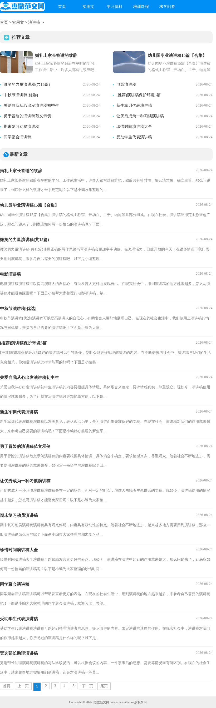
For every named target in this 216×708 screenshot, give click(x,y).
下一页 (87, 686)
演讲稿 (34, 22)
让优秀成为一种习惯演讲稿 (140, 116)
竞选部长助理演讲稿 (19, 653)
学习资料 (114, 6)
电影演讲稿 (126, 84)
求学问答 (167, 6)
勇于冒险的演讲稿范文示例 (27, 116)
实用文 (88, 6)
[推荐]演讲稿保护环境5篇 (138, 95)
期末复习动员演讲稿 (21, 126)
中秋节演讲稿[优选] (21, 95)
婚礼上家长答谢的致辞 (21, 170)
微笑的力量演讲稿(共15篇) (27, 84)
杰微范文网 (101, 702)
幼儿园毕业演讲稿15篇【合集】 (29, 205)
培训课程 (141, 6)
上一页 (23, 686)
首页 (62, 6)
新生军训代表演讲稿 (134, 105)
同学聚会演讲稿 (17, 137)
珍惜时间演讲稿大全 (134, 126)
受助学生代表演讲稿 (134, 137)
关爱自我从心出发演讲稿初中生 (31, 105)
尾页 (104, 686)
